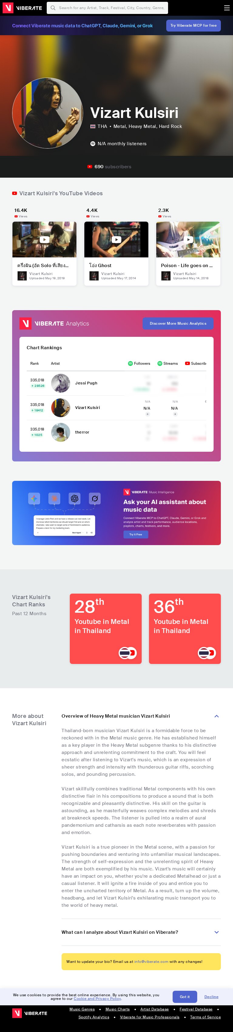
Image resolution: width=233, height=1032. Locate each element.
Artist (55, 363)
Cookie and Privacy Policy (97, 998)
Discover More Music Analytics (178, 323)
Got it (185, 996)
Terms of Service (205, 1017)
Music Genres (82, 1009)
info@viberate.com (151, 961)
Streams (171, 363)
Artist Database (154, 1009)
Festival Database (196, 1009)
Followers (142, 363)
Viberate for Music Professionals (150, 1017)
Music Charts (118, 1009)
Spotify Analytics (94, 1017)
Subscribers (201, 363)
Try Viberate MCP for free (194, 25)
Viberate (22, 7)
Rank (34, 363)
